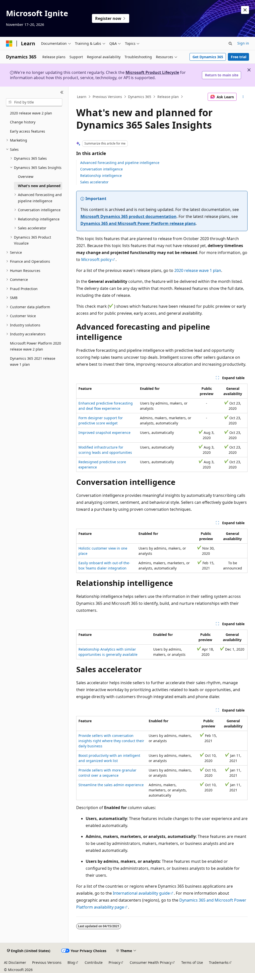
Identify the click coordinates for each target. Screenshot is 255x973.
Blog (71, 962)
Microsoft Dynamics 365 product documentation (128, 216)
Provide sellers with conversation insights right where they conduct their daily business (111, 740)
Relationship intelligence (101, 175)
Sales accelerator (94, 182)
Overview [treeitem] (25, 176)
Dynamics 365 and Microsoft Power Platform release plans (138, 223)
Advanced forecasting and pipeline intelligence (119, 162)
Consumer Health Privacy (151, 962)
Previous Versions (107, 96)
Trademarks (219, 962)
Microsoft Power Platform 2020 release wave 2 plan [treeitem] (35, 346)
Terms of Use (192, 962)
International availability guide (141, 893)
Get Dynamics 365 (207, 56)
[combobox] (34, 102)
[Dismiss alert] (245, 10)
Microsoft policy (96, 259)
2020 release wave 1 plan (197, 270)
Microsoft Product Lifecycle (152, 72)
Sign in (243, 43)
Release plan (168, 96)
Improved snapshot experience (104, 432)
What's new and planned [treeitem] (39, 185)
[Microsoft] (9, 43)
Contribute (94, 962)
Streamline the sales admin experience (111, 784)
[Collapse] (62, 93)
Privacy (114, 962)
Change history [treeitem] (22, 122)
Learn (81, 96)
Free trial (238, 56)
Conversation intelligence (101, 169)
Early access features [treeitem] (27, 131)
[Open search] (230, 43)
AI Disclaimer (15, 962)
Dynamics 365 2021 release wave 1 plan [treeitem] (32, 361)
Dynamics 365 (139, 96)
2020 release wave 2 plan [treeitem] (31, 113)
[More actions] (243, 97)
